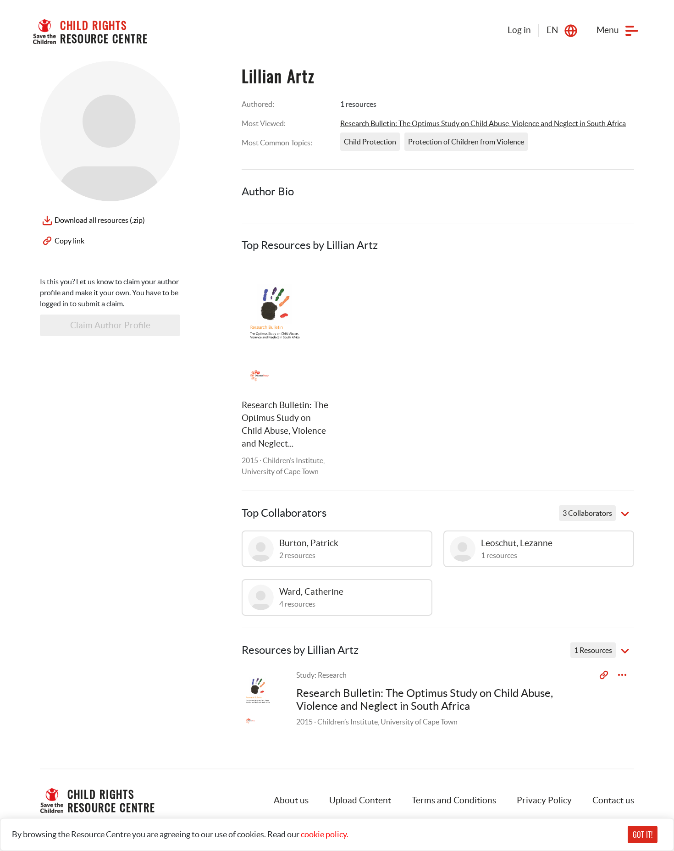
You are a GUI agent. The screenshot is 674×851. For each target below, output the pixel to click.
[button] (360, 800)
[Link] (313, 281)
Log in (519, 30)
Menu (608, 30)
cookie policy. (324, 834)
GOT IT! (642, 834)
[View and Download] (622, 675)
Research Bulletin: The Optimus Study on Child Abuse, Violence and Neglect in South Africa (483, 123)
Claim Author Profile (110, 325)
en (552, 30)
